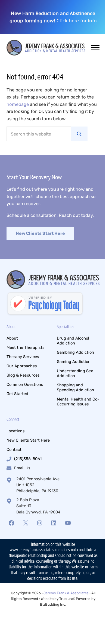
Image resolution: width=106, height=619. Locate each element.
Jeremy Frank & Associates (66, 593)
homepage (18, 104)
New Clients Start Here (40, 233)
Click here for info (77, 21)
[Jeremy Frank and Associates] (45, 304)
